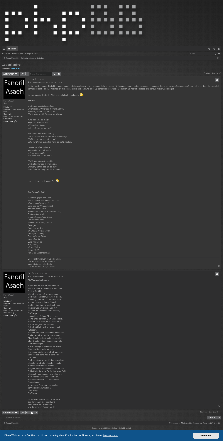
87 (11, 107)
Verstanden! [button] (206, 435)
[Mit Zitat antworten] (217, 80)
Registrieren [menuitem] (219, 49)
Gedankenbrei (11, 65)
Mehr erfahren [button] (110, 435)
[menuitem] (209, 48)
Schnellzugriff (5, 49)
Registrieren (32, 53)
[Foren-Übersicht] (74, 23)
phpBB (103, 428)
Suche (7, 53)
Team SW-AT (16, 68)
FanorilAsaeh (8, 101)
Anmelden (18, 53)
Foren (13, 48)
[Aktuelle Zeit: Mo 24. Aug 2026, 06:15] (218, 58)
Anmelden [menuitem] (214, 49)
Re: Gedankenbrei (38, 273)
